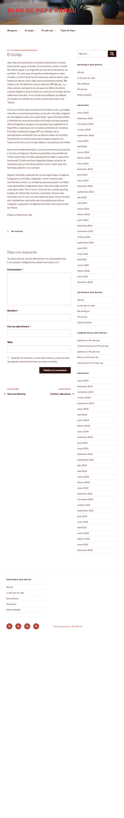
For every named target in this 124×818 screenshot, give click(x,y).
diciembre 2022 (85, 186)
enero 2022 (82, 220)
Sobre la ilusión (84, 95)
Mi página (12, 30)
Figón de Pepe (68, 30)
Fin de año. (82, 89)
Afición (80, 72)
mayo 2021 (82, 254)
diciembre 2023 (85, 169)
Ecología (29, 30)
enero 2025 (83, 112)
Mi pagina (17, 231)
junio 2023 (82, 174)
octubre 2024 (84, 129)
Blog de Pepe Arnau (42, 10)
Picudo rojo (47, 30)
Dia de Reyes (83, 83)
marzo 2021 (83, 265)
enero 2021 (82, 276)
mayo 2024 (82, 141)
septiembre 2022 (85, 191)
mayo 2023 (82, 180)
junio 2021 (82, 248)
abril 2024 (82, 146)
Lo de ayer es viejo (86, 78)
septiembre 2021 (85, 242)
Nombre (12, 310)
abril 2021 (82, 259)
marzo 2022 (83, 208)
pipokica (31, 50)
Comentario (15, 269)
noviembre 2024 (85, 124)
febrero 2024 (83, 158)
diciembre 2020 (85, 282)
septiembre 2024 (85, 135)
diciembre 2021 (84, 225)
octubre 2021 (83, 237)
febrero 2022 (83, 214)
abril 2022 (82, 203)
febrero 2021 (83, 270)
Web (10, 342)
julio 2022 (82, 197)
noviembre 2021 (85, 231)
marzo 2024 (83, 152)
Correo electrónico (19, 326)
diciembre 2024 (85, 118)
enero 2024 (83, 163)
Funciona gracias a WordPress (67, 626)
